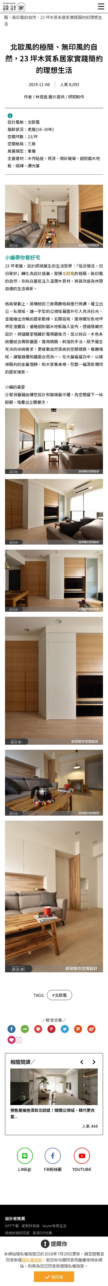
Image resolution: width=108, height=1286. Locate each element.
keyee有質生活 (54, 1225)
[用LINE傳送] (25, 1029)
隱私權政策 (32, 1260)
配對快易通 (30, 1225)
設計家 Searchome (13, 8)
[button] (81, 1061)
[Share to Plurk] (78, 1029)
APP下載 (12, 1225)
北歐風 (68, 273)
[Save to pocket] (38, 1029)
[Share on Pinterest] (51, 1029)
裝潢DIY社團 (42, 1232)
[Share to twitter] (65, 1029)
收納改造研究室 (17, 1232)
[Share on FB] (12, 1029)
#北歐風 (59, 995)
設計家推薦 (15, 1218)
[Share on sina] (91, 1029)
